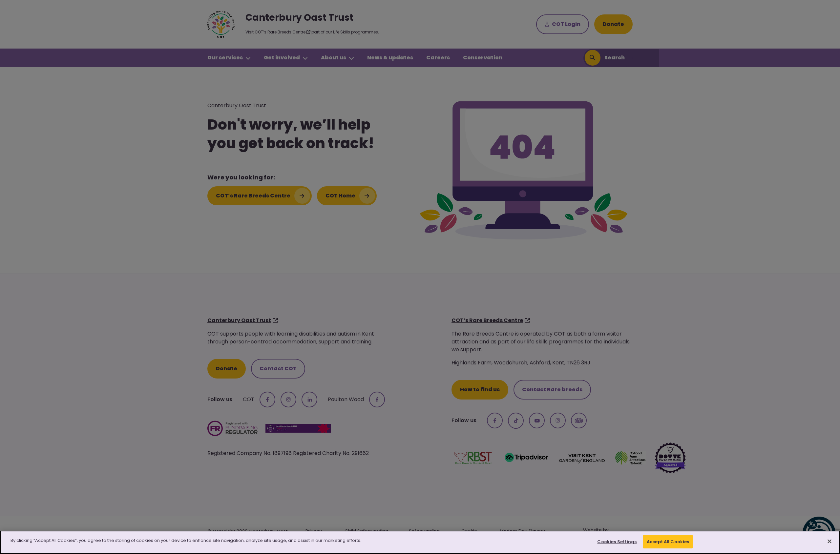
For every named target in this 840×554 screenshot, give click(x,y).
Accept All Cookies (668, 542)
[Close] (829, 541)
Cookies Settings (617, 542)
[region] (420, 542)
